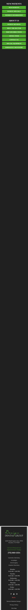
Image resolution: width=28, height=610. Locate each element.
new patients (14, 7)
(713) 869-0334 (14, 553)
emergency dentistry (14, 47)
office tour (14, 36)
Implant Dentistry (14, 565)
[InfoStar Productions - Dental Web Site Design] (14, 598)
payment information (14, 15)
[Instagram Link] (17, 594)
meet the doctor (14, 28)
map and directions (14, 32)
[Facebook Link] (11, 594)
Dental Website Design (14, 601)
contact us (14, 39)
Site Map (14, 608)
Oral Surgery (14, 562)
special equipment (14, 43)
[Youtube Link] (14, 594)
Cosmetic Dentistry (14, 558)
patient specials (14, 11)
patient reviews (14, 24)
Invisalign (14, 560)
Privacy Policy (14, 605)
